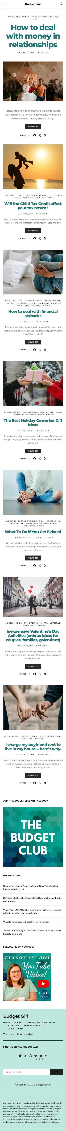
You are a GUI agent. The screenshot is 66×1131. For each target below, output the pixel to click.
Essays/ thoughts (33, 301)
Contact (13, 1025)
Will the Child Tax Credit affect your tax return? (33, 205)
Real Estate (29, 526)
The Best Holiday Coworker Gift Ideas (33, 422)
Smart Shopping (33, 306)
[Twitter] (25, 1057)
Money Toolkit (12, 1022)
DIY (25, 623)
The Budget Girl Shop (41, 1022)
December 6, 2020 (25, 755)
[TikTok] (46, 1057)
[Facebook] (20, 1057)
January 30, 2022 (25, 214)
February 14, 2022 (25, 53)
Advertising (16, 1028)
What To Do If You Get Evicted (33, 531)
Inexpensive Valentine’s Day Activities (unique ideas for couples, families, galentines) (33, 635)
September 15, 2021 (22, 538)
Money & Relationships (42, 17)
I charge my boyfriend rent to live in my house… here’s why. (33, 746)
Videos (33, 19)
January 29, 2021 (25, 646)
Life (18, 17)
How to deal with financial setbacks (33, 313)
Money (25, 17)
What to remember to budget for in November (26, 921)
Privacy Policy (33, 1025)
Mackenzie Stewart (43, 538)
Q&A (57, 17)
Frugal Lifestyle (52, 301)
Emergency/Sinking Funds (31, 521)
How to (10, 17)
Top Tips (47, 306)
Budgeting (9, 195)
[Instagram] (30, 1057)
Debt (20, 301)
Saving (50, 198)
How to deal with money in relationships (33, 36)
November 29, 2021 (25, 431)
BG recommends (12, 412)
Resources (40, 739)
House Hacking (53, 521)
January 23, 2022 (25, 322)
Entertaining (35, 623)
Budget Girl (33, 4)
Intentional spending (36, 195)
